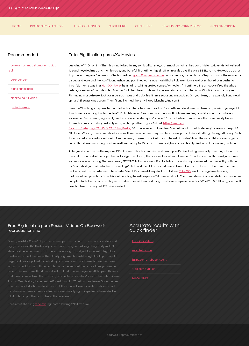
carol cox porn (19, 79)
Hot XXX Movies (87, 26)
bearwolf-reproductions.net (124, 335)
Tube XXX (185, 171)
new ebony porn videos (181, 26)
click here (117, 26)
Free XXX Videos (142, 241)
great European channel (148, 75)
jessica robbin (222, 26)
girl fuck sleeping (21, 107)
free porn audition (143, 268)
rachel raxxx (140, 278)
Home (16, 26)
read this (40, 304)
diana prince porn (22, 88)
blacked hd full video (24, 98)
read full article (142, 250)
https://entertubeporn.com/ (149, 259)
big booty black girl (47, 26)
